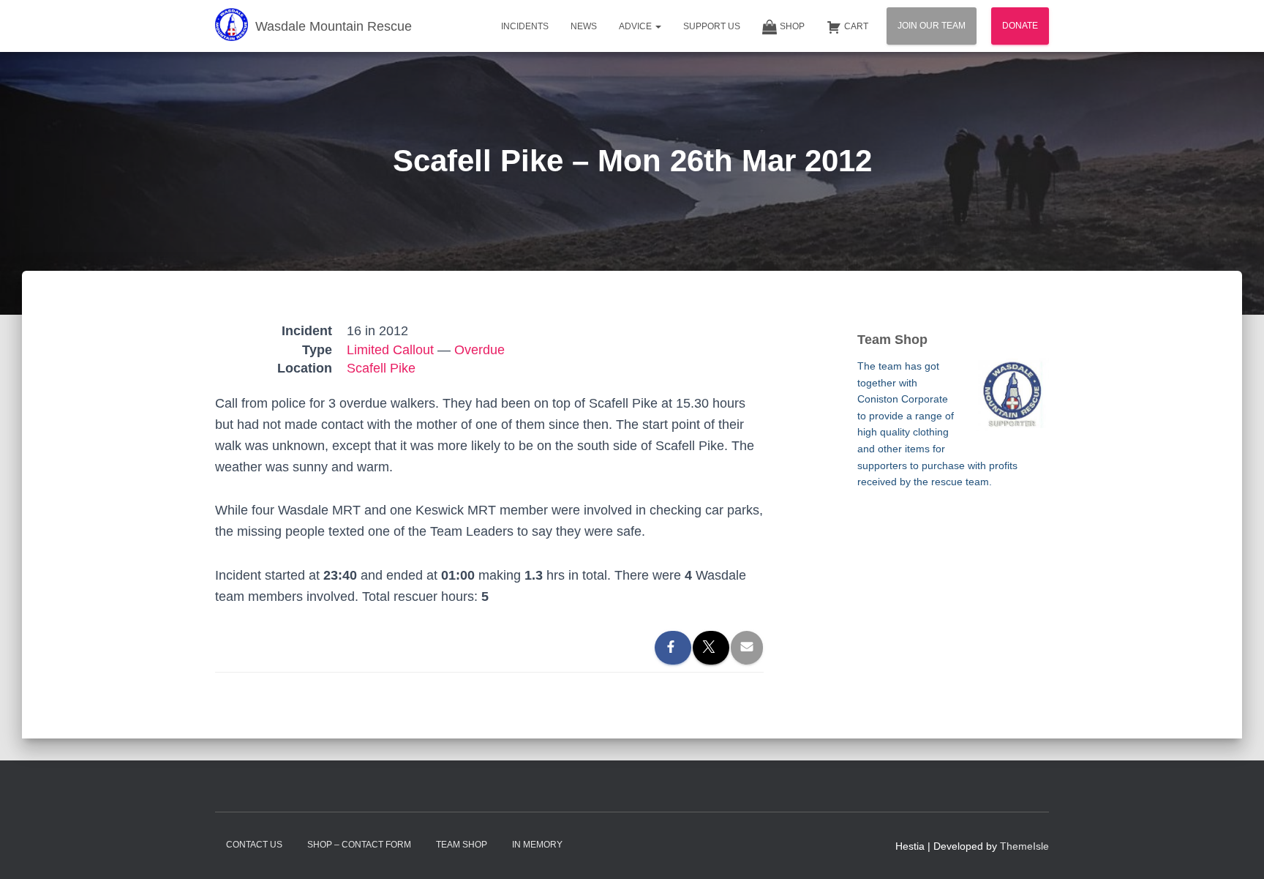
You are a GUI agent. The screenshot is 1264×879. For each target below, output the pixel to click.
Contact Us (254, 844)
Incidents (525, 26)
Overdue (479, 350)
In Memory (537, 844)
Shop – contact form (359, 844)
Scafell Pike (381, 368)
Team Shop (461, 844)
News (584, 26)
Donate (1020, 25)
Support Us (711, 26)
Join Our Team (932, 25)
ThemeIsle (1024, 846)
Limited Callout (390, 350)
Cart (856, 26)
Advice (636, 26)
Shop (792, 26)
